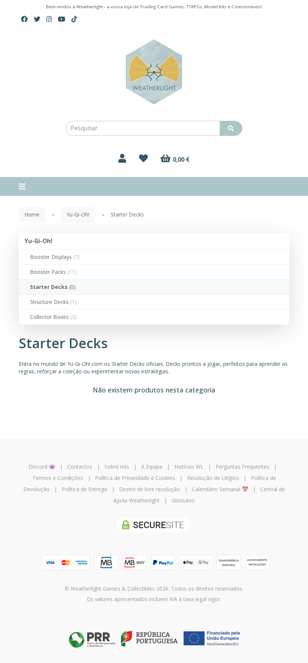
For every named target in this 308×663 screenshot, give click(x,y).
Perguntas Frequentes (242, 466)
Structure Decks (53, 301)
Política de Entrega (84, 489)
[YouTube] (62, 19)
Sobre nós (116, 466)
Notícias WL (189, 466)
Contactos (79, 466)
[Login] (122, 158)
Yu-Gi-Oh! (38, 241)
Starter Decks (52, 286)
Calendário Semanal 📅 (220, 489)
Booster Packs (53, 271)
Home (31, 214)
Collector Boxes (53, 316)
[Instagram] (49, 19)
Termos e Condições (57, 477)
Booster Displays (55, 256)
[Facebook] (24, 19)
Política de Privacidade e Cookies (135, 477)
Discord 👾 (42, 466)
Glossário (183, 500)
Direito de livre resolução (149, 489)
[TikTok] (74, 19)
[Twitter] (37, 19)
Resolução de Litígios (213, 477)
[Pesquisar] (231, 128)
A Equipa (151, 466)
